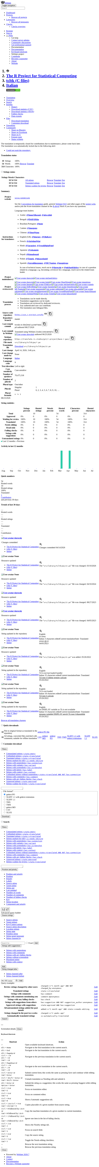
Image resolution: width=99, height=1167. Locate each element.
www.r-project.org (22, 198)
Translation (10, 98)
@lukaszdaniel (41, 259)
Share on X (16, 135)
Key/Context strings (14, 924)
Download (19, 346)
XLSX (95, 737)
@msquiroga (62, 263)
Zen (63, 180)
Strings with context (14, 962)
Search (9, 102)
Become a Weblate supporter (18, 1164)
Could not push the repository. (18, 150)
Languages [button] (10, 20)
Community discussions (21, 42)
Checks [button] (9, 24)
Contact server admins (20, 40)
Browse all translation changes (13, 720)
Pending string (12, 934)
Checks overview (18, 26)
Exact (31, 943)
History (14, 107)
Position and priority (14, 874)
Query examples (7, 983)
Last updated (11, 890)
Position (9, 876)
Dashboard (10, 13)
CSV (40, 737)
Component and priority (16, 904)
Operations (10, 125)
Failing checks (17, 114)
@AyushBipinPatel (45, 246)
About (13, 61)
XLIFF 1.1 (10, 800)
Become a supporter (19, 59)
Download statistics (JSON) (22, 111)
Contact (9, 1159)
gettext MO (45, 737)
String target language (15, 936)
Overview (10, 100)
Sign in (9, 33)
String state (10, 931)
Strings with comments (15, 953)
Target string (11, 886)
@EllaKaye (47, 237)
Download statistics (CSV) (22, 109)
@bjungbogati (32, 254)
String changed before (15, 976)
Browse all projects (19, 17)
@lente (40, 224)
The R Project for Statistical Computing (41, 75)
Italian (12, 85)
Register (9, 31)
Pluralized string (12, 959)
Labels (9, 881)
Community (11, 128)
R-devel (56, 206)
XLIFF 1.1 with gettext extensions (74, 737)
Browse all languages (20, 22)
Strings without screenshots (17, 957)
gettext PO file (43, 732)
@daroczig (56, 267)
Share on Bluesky (18, 130)
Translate (30, 164)
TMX (64, 737)
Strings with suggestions (16, 950)
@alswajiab (47, 215)
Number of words (13, 892)
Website (14, 63)
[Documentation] (2, 172)
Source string (11, 883)
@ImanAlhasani (33, 215)
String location (12, 902)
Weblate (8, 3)
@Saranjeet (31, 246)
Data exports (16, 116)
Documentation (17, 49)
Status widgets (17, 139)
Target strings (11, 922)
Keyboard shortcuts (19, 52)
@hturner (36, 237)
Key (8, 899)
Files (8, 118)
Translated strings (32, 183)
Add (36, 943)
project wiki (90, 204)
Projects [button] (9, 15)
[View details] (40, 545)
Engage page (16, 137)
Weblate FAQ (61, 204)
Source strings (12, 920)
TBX (59, 737)
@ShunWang (33, 232)
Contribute (15, 56)
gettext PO (10, 794)
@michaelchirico (71, 267)
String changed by (13, 938)
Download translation (20, 121)
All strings (29, 180)
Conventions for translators (32, 204)
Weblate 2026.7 (22, 1154)
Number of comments (15, 895)
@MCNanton (50, 263)
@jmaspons (32, 228)
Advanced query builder (11, 913)
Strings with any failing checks (18, 955)
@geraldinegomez (35, 263)
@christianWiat (33, 241)
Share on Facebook (19, 132)
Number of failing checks (16, 897)
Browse (23, 164)
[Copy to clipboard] (50, 314)
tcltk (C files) (17, 80)
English (42, 634)
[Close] (2, 1024)
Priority (9, 879)
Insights (9, 104)
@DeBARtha (33, 219)
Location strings (12, 929)
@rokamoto (33, 250)
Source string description (16, 927)
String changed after (14, 974)
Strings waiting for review (35, 186)
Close (19, 1029)
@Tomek (30, 259)
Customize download (20, 123)
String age (10, 888)
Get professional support (21, 45)
